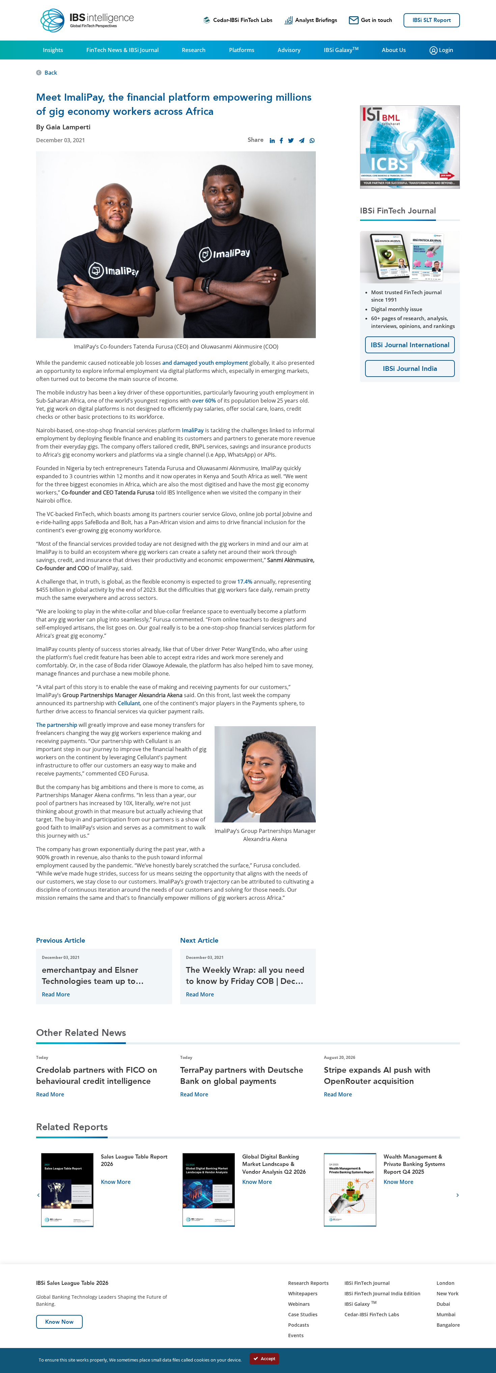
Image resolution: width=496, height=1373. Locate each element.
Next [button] (458, 1195)
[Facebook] (281, 140)
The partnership (56, 725)
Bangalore (448, 1325)
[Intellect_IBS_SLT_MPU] (411, 146)
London (445, 1283)
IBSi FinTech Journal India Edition (382, 1293)
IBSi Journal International (410, 345)
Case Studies (303, 1314)
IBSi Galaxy (341, 50)
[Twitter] (291, 140)
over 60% (204, 400)
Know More (116, 1182)
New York (448, 1293)
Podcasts (298, 1325)
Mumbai (446, 1314)
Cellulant (129, 703)
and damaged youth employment (205, 362)
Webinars (299, 1304)
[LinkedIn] (272, 140)
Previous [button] (38, 1195)
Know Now (59, 1322)
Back (51, 72)
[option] (106, 1195)
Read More (56, 994)
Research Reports (308, 1283)
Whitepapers (303, 1293)
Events (296, 1335)
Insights (53, 50)
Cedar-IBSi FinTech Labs (242, 20)
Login (445, 50)
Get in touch (376, 20)
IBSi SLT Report (432, 20)
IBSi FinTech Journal (367, 1283)
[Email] (302, 140)
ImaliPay (193, 430)
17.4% (244, 581)
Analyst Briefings (316, 20)
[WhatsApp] (312, 140)
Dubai (443, 1304)
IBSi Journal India (410, 368)
